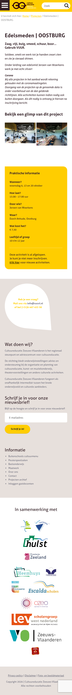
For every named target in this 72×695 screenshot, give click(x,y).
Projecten (36, 16)
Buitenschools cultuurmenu (23, 456)
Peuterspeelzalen (18, 460)
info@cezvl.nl (35, 303)
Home (25, 16)
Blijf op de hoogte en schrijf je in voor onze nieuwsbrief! (35, 408)
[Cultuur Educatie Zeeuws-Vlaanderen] (24, 5)
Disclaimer (30, 675)
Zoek (67, 6)
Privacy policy (15, 675)
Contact (12, 475)
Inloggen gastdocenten (21, 483)
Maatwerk (13, 468)
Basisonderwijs (16, 464)
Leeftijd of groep (20, 237)
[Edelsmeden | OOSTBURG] (20, 133)
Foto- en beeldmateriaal (51, 675)
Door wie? (16, 204)
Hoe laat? (15, 193)
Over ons (13, 471)
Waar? (13, 215)
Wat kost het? (18, 226)
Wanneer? (16, 182)
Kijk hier (15, 262)
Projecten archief (17, 479)
